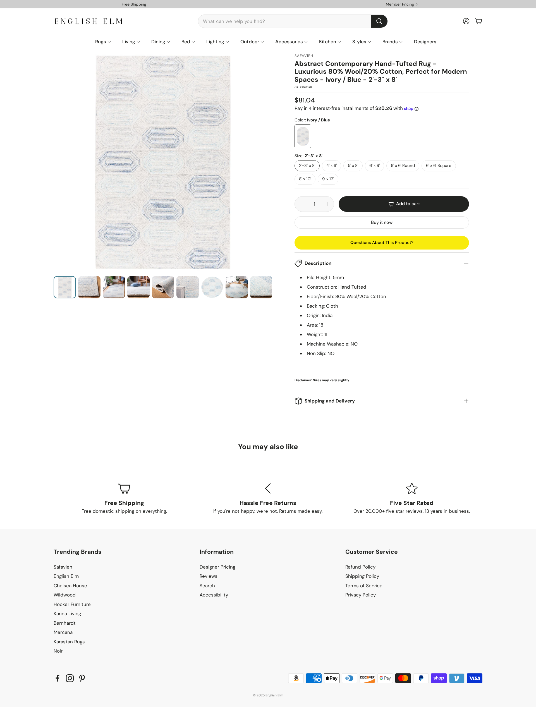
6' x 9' (374, 165)
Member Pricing (400, 4)
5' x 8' (353, 165)
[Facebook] (57, 678)
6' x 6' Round (403, 165)
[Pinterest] (82, 678)
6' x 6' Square (438, 165)
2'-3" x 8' (307, 165)
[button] (292, 21)
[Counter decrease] (301, 204)
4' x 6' (331, 165)
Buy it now (382, 222)
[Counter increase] (327, 204)
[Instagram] (70, 678)
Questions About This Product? (381, 242)
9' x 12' (328, 179)
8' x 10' (305, 179)
